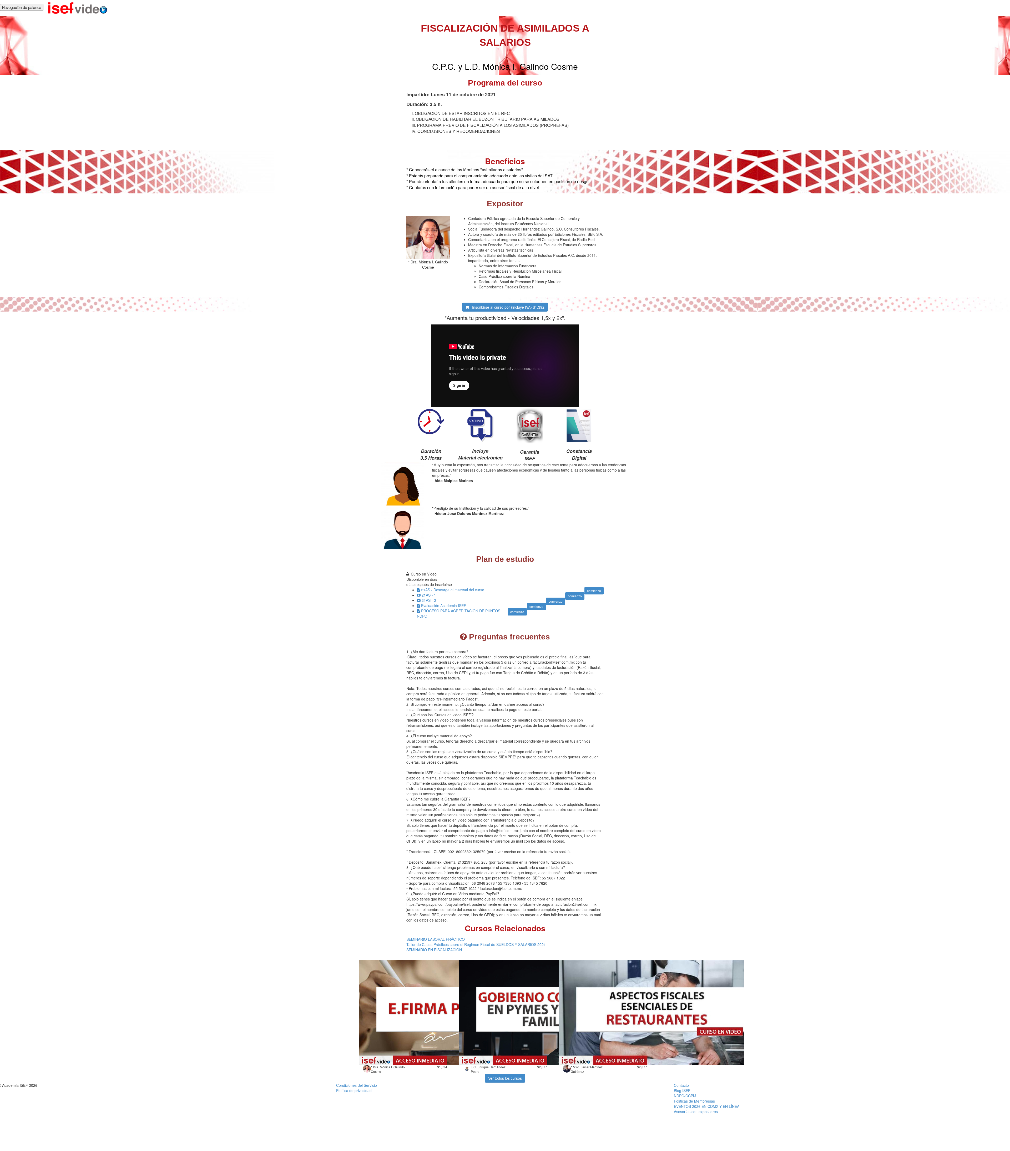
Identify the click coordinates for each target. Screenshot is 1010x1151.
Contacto (681, 1085)
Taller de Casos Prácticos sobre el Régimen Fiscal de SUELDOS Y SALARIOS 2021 (476, 944)
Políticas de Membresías (694, 1101)
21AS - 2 (429, 600)
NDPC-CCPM (685, 1095)
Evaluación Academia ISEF (443, 605)
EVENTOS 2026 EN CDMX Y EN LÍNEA (706, 1106)
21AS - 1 (429, 595)
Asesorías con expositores (696, 1111)
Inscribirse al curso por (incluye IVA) (506, 307)
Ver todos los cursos (505, 1078)
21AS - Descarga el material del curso (452, 589)
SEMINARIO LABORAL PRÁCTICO (435, 939)
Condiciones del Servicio (356, 1085)
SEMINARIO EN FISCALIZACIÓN (434, 949)
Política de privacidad (354, 1090)
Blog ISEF (682, 1090)
